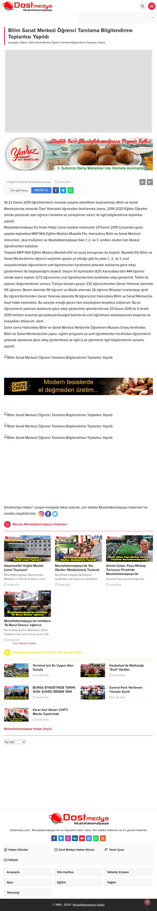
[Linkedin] (75, 838)
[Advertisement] (78, 471)
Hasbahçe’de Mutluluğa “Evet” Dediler (126, 667)
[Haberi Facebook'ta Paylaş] (56, 190)
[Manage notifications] (147, 902)
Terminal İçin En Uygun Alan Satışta (53, 667)
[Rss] (103, 838)
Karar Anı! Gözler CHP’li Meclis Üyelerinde (50, 712)
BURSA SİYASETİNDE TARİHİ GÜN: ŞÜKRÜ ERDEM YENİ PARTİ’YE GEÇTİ (54, 692)
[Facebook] (54, 838)
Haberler (23, 182)
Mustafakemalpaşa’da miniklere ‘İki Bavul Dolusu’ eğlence (27, 623)
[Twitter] (61, 838)
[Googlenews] (89, 838)
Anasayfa (13, 42)
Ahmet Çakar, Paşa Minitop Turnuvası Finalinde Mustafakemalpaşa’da (126, 570)
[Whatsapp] (96, 838)
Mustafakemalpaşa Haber (89, 905)
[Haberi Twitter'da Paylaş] (63, 190)
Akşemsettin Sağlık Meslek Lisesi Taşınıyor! (23, 568)
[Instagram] (68, 838)
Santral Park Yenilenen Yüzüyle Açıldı (125, 690)
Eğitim (23, 42)
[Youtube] (82, 838)
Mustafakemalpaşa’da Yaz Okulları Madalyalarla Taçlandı (77, 568)
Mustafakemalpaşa (40, 182)
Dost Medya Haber (25, 643)
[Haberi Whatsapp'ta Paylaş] (70, 190)
